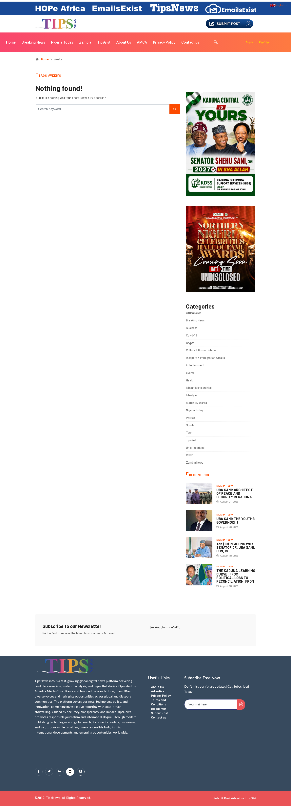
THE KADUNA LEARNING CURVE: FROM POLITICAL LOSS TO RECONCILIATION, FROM (235, 575)
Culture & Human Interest (202, 350)
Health (190, 380)
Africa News (193, 312)
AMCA (142, 42)
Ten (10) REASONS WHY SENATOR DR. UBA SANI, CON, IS (235, 547)
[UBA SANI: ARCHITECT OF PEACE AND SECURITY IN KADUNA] (199, 493)
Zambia (85, 42)
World (189, 455)
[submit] (241, 704)
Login (249, 42)
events (190, 373)
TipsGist (103, 42)
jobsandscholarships (199, 387)
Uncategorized (195, 447)
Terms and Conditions (158, 702)
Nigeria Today (62, 42)
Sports (190, 425)
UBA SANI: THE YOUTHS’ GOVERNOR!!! (235, 520)
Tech (189, 432)
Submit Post (159, 713)
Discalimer (158, 709)
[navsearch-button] (214, 42)
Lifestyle (191, 395)
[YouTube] (70, 772)
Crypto (190, 343)
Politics (190, 417)
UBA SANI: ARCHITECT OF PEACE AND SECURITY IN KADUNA (234, 493)
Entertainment (195, 365)
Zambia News (194, 462)
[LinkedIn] (60, 772)
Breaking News (33, 42)
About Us (123, 42)
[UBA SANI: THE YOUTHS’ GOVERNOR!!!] (199, 520)
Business (191, 328)
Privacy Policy (164, 42)
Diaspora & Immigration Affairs (205, 357)
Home (11, 42)
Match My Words (196, 402)
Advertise (157, 691)
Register (264, 42)
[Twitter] (49, 772)
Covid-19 (191, 335)
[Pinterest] (81, 772)
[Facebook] (39, 772)
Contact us (190, 42)
